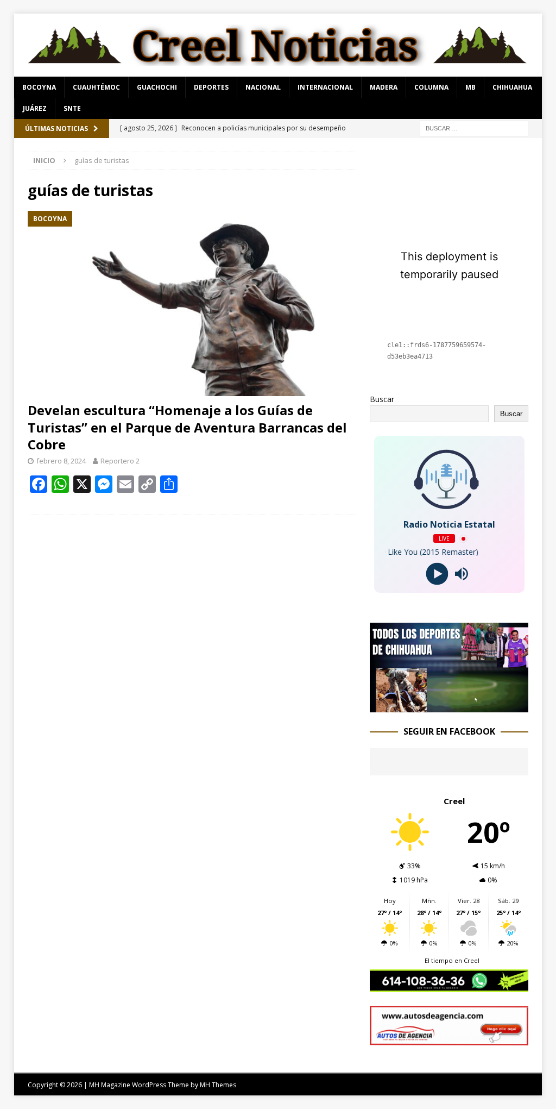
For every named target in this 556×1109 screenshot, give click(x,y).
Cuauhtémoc (96, 87)
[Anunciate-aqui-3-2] (449, 1038)
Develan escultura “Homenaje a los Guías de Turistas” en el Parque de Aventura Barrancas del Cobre (187, 427)
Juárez (35, 108)
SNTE (72, 108)
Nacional (263, 87)
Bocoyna (39, 87)
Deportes (211, 87)
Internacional (325, 87)
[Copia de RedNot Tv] (449, 705)
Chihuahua (512, 87)
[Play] (437, 574)
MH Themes (218, 1084)
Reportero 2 (120, 461)
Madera (383, 87)
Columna (431, 87)
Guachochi (157, 87)
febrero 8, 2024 (61, 461)
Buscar (382, 399)
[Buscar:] (474, 127)
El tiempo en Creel (452, 960)
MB (470, 87)
